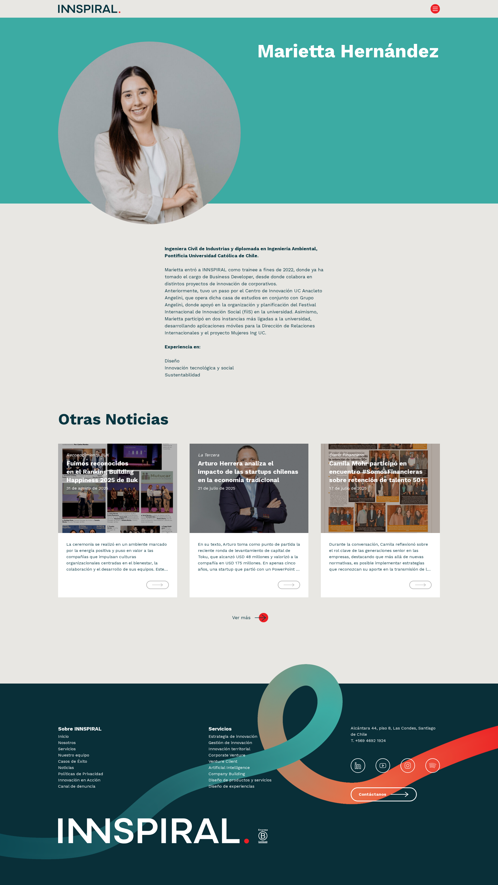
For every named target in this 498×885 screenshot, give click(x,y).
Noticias (66, 767)
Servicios (67, 748)
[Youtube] (383, 765)
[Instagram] (407, 765)
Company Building (227, 773)
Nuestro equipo (73, 755)
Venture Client (223, 761)
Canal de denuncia (76, 786)
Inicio (63, 736)
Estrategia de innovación (233, 736)
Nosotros (67, 742)
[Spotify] (432, 765)
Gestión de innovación (230, 742)
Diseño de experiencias (231, 786)
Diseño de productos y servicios (240, 780)
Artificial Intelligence (229, 767)
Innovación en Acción (79, 780)
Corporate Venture (227, 755)
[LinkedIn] (358, 765)
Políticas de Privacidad (80, 773)
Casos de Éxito (72, 761)
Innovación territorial (229, 748)
